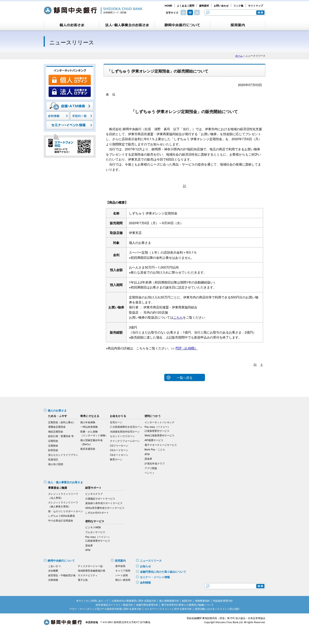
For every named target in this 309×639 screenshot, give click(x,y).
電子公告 (83, 579)
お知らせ (145, 566)
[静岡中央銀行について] (182, 25)
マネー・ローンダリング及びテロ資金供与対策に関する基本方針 (105, 608)
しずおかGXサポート (97, 512)
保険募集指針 (202, 600)
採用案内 (120, 560)
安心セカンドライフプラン (63, 454)
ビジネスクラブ (94, 493)
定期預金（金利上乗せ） (62, 422)
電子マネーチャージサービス (161, 445)
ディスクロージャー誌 (90, 566)
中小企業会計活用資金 (60, 520)
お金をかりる (118, 416)
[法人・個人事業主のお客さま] (126, 25)
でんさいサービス (95, 532)
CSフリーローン (119, 445)
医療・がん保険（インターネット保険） (94, 433)
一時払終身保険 (89, 426)
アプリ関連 (151, 468)
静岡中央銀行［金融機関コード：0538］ (93, 10)
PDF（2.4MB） (186, 348)
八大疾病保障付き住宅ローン (126, 426)
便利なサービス (94, 521)
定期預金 (53, 440)
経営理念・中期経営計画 (62, 575)
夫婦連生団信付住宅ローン (125, 431)
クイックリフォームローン (125, 440)
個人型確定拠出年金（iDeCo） (91, 442)
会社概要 (53, 570)
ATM (147, 454)
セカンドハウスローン (122, 436)
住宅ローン (116, 422)
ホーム (239, 55)
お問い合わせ (221, 5)
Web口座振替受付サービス (159, 435)
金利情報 (145, 582)
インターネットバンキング (159, 422)
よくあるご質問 (185, 5)
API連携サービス (154, 440)
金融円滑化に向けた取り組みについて (163, 571)
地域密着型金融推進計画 (91, 570)
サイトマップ (255, 5)
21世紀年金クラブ (155, 463)
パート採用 (121, 575)
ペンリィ (149, 472)
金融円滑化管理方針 (147, 604)
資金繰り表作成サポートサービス (104, 503)
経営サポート (93, 487)
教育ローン (116, 459)
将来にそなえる (89, 416)
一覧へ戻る (185, 377)
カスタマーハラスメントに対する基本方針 (168, 608)
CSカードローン (119, 450)
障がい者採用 (122, 579)
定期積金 (53, 445)
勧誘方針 (187, 600)
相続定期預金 (55, 431)
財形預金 (53, 450)
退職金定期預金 (57, 426)
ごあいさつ (54, 566)
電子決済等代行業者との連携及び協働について (187, 604)
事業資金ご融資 (57, 487)
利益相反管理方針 (223, 600)
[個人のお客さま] (71, 25)
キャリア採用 (122, 570)
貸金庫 (148, 458)
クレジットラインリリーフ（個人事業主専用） (63, 504)
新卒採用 (120, 566)
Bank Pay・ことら (155, 449)
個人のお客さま (57, 410)
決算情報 (53, 579)
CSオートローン (119, 454)
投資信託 (53, 459)
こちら (178, 317)
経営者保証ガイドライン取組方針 (114, 604)
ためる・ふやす (57, 416)
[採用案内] (237, 25)
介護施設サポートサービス (100, 498)
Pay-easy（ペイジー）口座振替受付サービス (157, 428)
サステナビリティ (88, 575)
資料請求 (204, 5)
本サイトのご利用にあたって (92, 600)
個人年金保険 (87, 422)
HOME (168, 5)
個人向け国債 (55, 464)
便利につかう (153, 416)
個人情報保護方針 (169, 600)
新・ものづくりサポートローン (65, 511)
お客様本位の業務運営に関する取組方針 (134, 600)
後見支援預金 (87, 448)
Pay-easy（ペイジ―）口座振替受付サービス (98, 539)
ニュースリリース (151, 560)
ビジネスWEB (93, 527)
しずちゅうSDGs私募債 (61, 515)
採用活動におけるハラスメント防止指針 (217, 608)
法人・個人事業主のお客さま (65, 482)
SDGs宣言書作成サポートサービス (104, 507)
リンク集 (238, 5)
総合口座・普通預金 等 (61, 436)
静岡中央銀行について (61, 560)
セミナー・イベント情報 (155, 577)
